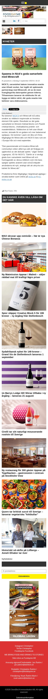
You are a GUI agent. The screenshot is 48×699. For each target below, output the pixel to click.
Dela (5, 109)
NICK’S (15, 116)
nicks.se (32, 177)
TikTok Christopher (24, 648)
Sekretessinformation (25, 698)
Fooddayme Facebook (24, 651)
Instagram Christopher (24, 646)
